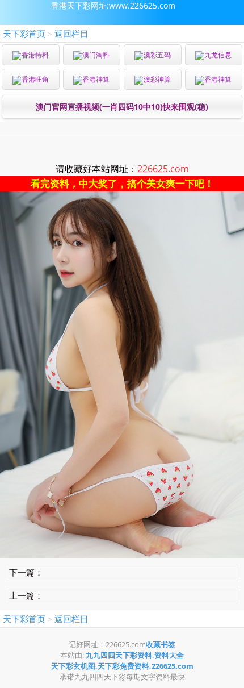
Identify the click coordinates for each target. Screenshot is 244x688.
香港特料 (35, 55)
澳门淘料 (96, 55)
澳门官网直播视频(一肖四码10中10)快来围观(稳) (122, 106)
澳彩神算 (157, 79)
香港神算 (96, 79)
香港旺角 (35, 79)
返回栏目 (71, 33)
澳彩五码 (157, 55)
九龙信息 (218, 55)
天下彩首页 (24, 33)
